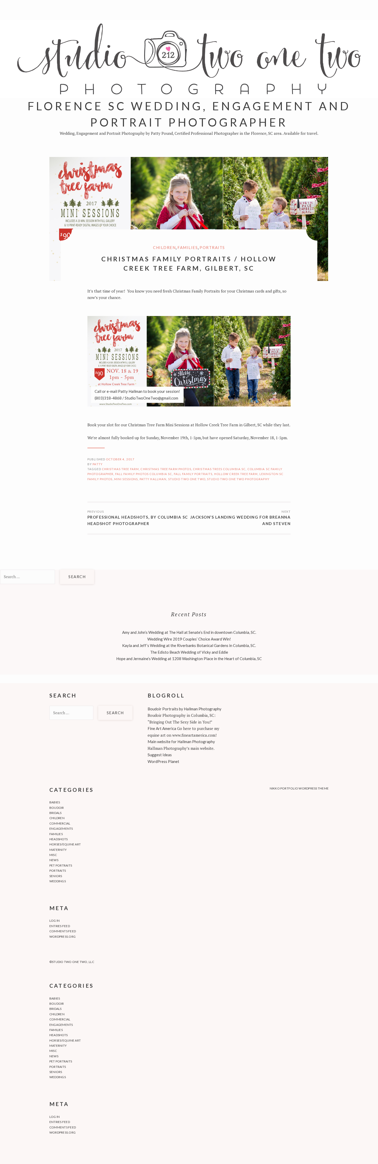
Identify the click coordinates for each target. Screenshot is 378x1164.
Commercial (59, 823)
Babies (54, 802)
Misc (53, 855)
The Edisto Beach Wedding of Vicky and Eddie (189, 652)
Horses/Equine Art (65, 844)
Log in (54, 920)
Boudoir (56, 808)
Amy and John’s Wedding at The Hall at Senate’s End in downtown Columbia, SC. (189, 632)
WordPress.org (62, 936)
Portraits (212, 247)
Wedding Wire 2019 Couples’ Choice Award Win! (189, 639)
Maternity (58, 850)
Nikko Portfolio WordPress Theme (299, 788)
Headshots (58, 839)
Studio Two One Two (186, 479)
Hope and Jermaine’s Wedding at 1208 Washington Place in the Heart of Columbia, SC (189, 658)
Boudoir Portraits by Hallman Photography (184, 708)
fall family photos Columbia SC (143, 474)
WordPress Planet (163, 761)
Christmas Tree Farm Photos (165, 469)
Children (164, 247)
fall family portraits (193, 474)
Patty (98, 464)
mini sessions (126, 479)
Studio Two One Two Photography (238, 479)
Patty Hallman (153, 479)
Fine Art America (162, 728)
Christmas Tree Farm (120, 469)
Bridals (55, 813)
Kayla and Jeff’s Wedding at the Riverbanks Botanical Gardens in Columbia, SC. (189, 645)
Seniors (55, 876)
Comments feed (62, 931)
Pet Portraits (60, 865)
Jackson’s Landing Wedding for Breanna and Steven (240, 520)
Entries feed (59, 926)
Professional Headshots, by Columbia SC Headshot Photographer (137, 520)
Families (187, 247)
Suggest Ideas (160, 754)
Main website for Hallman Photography (181, 741)
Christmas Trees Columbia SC (219, 469)
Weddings (57, 881)
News (53, 860)
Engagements (61, 828)
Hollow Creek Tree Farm (236, 474)
